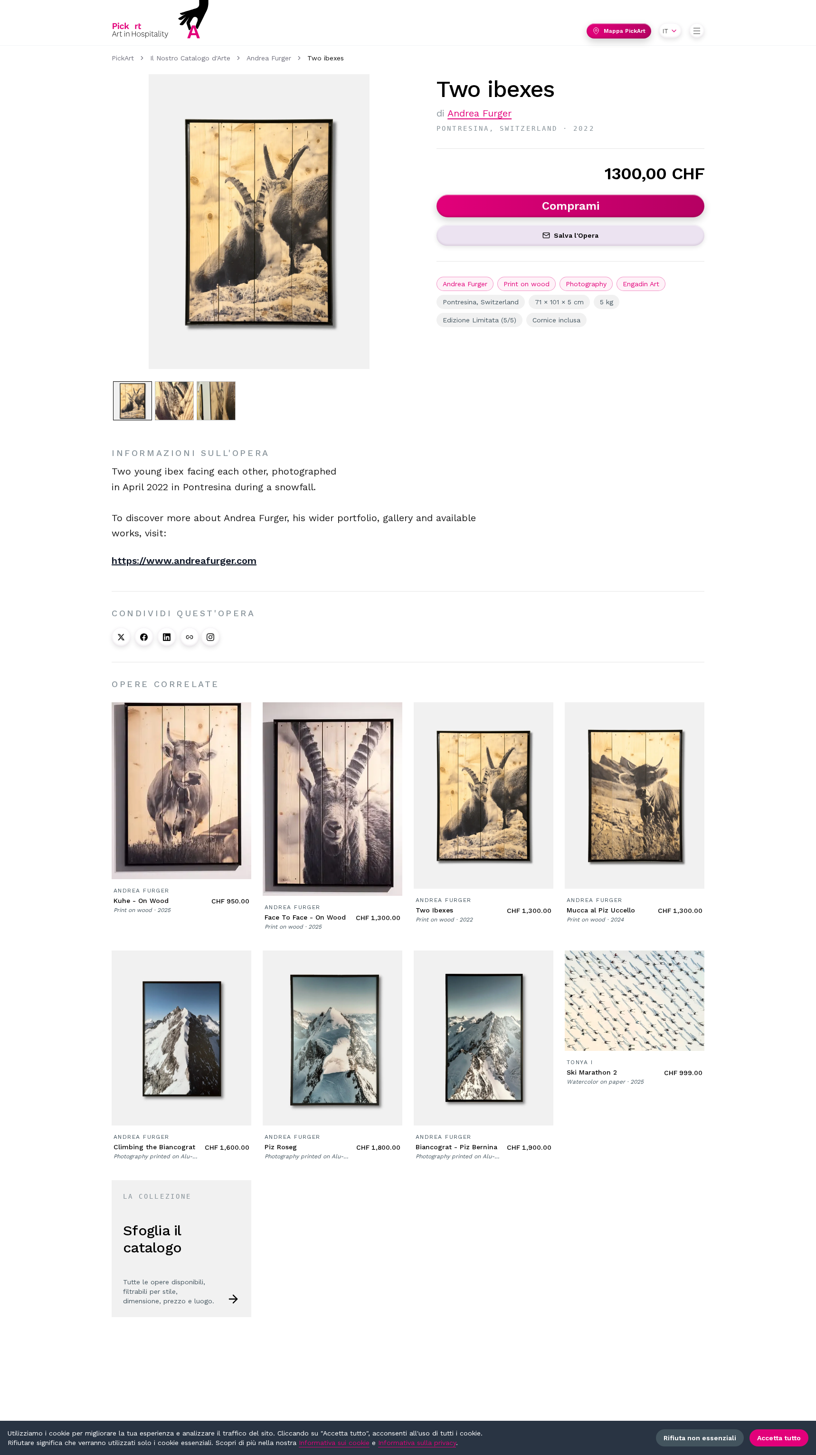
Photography (586, 284)
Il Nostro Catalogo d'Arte (190, 58)
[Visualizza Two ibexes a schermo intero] (259, 221)
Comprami (570, 206)
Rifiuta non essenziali (700, 1438)
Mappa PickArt (624, 31)
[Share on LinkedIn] (166, 637)
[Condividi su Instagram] (210, 637)
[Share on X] (121, 637)
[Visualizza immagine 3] (216, 401)
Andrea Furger (269, 58)
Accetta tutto (779, 1438)
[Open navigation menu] (696, 31)
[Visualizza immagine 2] (174, 401)
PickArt (123, 58)
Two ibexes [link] (325, 58)
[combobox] (670, 31)
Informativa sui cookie (334, 1442)
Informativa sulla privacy (417, 1442)
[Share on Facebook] (143, 637)
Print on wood (526, 284)
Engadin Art (641, 284)
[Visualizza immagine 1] (133, 401)
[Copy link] (189, 637)
